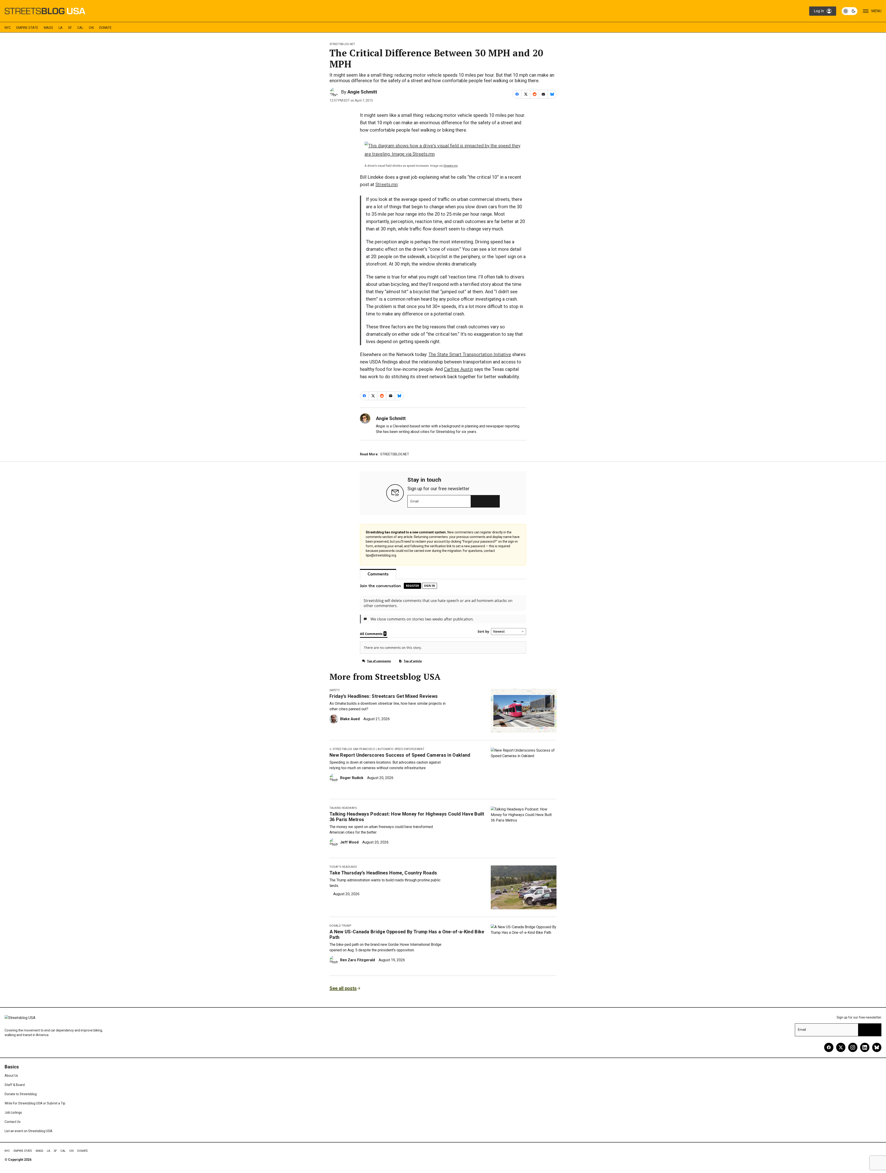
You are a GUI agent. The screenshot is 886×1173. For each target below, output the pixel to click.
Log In (819, 11)
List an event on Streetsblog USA (28, 1131)
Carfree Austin (458, 369)
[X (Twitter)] (840, 1047)
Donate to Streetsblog (21, 1094)
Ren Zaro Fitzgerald (357, 960)
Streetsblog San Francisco (354, 749)
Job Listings (13, 1112)
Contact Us (13, 1122)
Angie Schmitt (362, 92)
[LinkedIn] (864, 1047)
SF (70, 28)
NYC (8, 28)
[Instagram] (852, 1047)
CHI (91, 28)
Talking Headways (343, 808)
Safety (334, 690)
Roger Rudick (351, 778)
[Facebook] (828, 1047)
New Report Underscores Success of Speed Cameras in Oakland (399, 755)
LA (61, 28)
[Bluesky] (876, 1047)
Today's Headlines (343, 866)
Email (414, 501)
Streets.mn (450, 165)
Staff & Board (15, 1085)
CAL (80, 28)
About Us (11, 1075)
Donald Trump (340, 925)
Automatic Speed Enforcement (400, 749)
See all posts (343, 988)
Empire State (27, 28)
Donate (105, 28)
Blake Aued (350, 719)
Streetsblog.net (342, 44)
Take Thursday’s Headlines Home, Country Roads (383, 873)
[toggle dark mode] (849, 11)
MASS (48, 28)
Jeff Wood (349, 842)
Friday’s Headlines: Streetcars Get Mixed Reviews (383, 696)
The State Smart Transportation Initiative (469, 354)
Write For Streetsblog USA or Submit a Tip (35, 1103)
